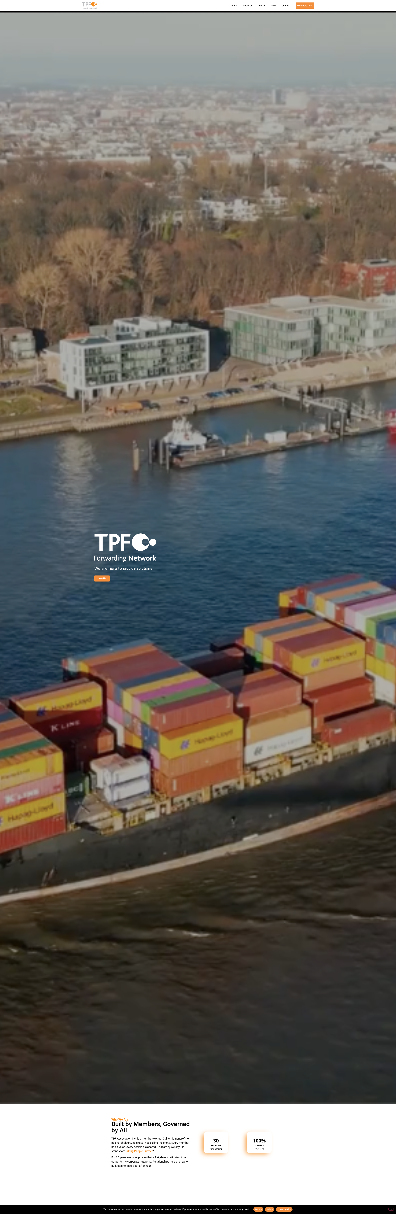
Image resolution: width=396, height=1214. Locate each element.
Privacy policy (284, 1209)
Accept (258, 1209)
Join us (261, 5)
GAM (273, 5)
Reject (270, 1209)
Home (234, 5)
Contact (286, 5)
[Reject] (391, 1209)
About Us (247, 5)
